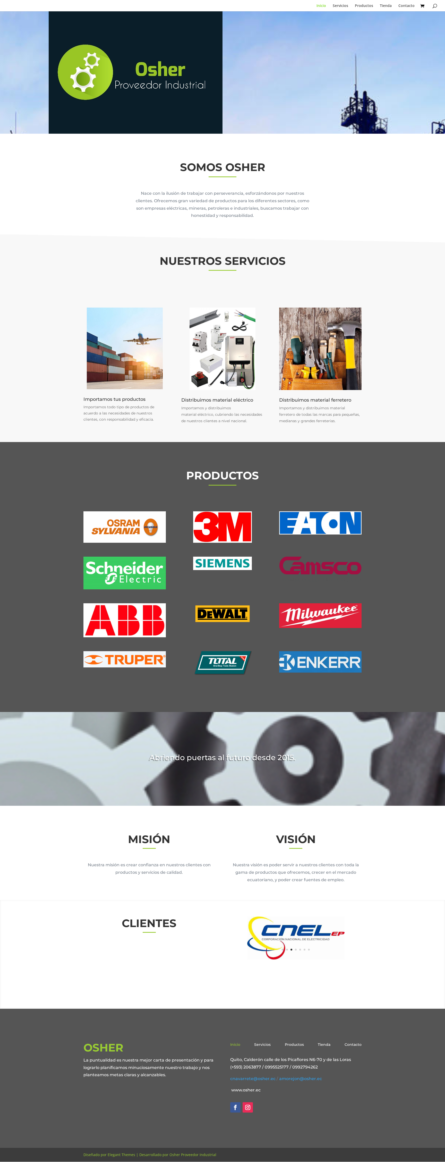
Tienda (386, 6)
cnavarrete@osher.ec (253, 1078)
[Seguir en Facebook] (235, 1107)
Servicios (340, 6)
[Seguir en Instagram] (248, 1107)
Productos (364, 6)
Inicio (321, 6)
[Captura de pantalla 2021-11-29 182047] (296, 957)
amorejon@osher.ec (300, 1078)
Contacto (406, 6)
